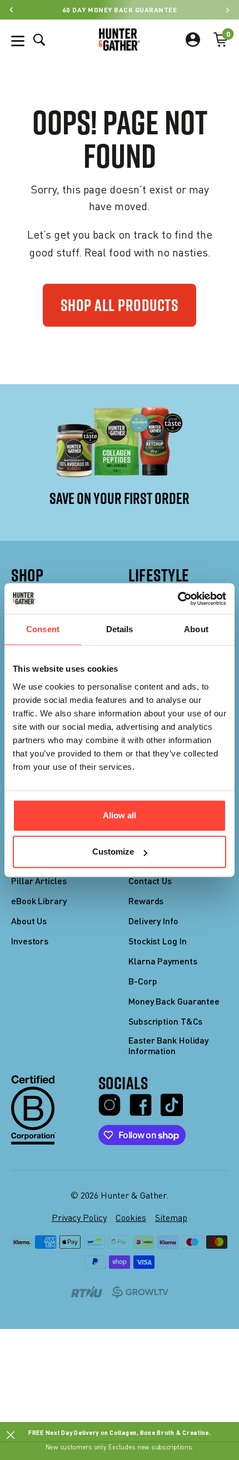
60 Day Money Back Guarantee (119, 9)
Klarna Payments (162, 960)
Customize (113, 851)
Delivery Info (153, 920)
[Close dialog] (10, 1435)
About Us (29, 920)
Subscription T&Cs (165, 1021)
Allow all (119, 815)
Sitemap (171, 1217)
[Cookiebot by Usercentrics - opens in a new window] (177, 598)
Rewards (145, 900)
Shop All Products (120, 305)
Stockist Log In (157, 940)
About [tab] (196, 629)
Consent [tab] (42, 629)
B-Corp (142, 981)
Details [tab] (119, 629)
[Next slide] (227, 10)
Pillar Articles (39, 880)
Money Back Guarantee (174, 1001)
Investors (29, 940)
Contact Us (150, 880)
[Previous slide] (12, 10)
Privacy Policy (79, 1217)
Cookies (131, 1217)
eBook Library (39, 900)
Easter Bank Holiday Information (168, 1045)
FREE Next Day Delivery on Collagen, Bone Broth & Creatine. (119, 1431)
